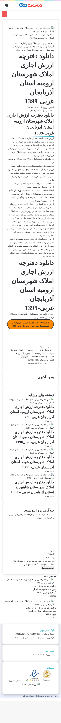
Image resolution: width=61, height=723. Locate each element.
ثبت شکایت (17, 637)
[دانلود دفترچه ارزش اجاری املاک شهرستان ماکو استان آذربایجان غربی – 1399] (29, 604)
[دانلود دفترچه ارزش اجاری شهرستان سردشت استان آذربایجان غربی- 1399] (29, 583)
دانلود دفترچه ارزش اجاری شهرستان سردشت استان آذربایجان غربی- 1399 (44, 589)
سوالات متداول (31, 637)
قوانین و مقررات (47, 637)
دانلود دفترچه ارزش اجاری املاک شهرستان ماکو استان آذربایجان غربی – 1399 (41, 611)
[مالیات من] (30, 5)
